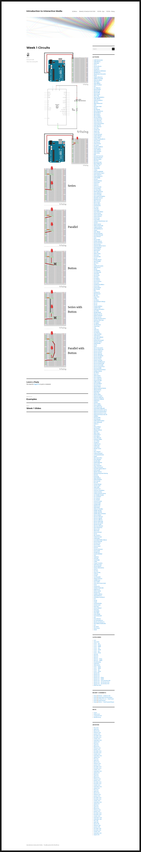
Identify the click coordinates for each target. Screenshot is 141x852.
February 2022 (97, 794)
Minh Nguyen (97, 391)
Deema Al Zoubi (97, 187)
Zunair (95, 629)
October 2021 (97, 800)
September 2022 (98, 786)
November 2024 (97, 752)
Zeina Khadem (97, 619)
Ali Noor (95, 108)
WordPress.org (97, 717)
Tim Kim (96, 571)
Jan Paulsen (96, 278)
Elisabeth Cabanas (98, 197)
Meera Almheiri (97, 377)
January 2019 (97, 827)
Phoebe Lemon (97, 448)
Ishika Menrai (97, 267)
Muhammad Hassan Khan (100, 411)
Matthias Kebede (98, 371)
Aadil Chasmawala (98, 60)
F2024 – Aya (97, 648)
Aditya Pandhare (98, 85)
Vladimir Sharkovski (98, 588)
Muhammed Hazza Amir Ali (100, 414)
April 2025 (96, 745)
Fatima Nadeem (97, 216)
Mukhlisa (96, 416)
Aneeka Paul (97, 129)
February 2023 (97, 779)
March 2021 (96, 808)
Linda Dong (96, 326)
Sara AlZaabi (97, 499)
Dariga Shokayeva (98, 176)
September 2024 (98, 755)
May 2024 (96, 758)
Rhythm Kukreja (98, 471)
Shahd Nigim (97, 507)
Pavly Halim (97, 447)
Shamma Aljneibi (98, 518)
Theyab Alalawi (97, 566)
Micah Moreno (97, 385)
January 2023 (97, 780)
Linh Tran (96, 329)
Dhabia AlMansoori (98, 191)
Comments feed (98, 715)
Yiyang (95, 600)
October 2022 (97, 785)
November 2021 (97, 799)
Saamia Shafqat (97, 484)
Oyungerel (96, 442)
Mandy (95, 345)
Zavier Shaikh (97, 614)
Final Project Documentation (105, 697)
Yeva (95, 598)
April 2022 (96, 791)
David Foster (97, 182)
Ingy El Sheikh (97, 261)
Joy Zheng (96, 300)
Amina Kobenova (98, 122)
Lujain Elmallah (97, 334)
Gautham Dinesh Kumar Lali (100, 221)
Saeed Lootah (97, 485)
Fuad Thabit (97, 219)
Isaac (95, 264)
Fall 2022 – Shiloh (98, 660)
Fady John (96, 208)
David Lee (96, 184)
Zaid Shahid (96, 611)
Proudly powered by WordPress (51, 845)
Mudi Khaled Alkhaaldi (99, 408)
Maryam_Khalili (97, 368)
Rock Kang (96, 476)
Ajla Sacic (96, 102)
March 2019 (96, 824)
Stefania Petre (97, 543)
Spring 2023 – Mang (99, 677)
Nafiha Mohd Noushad (99, 420)
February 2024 (97, 763)
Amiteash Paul (97, 125)
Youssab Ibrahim (98, 603)
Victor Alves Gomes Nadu (100, 583)
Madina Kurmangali (99, 340)
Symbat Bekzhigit (98, 554)
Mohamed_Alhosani (98, 397)
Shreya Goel (97, 529)
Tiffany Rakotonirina (99, 567)
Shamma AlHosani (98, 516)
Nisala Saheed (97, 434)
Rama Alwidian (97, 459)
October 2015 (97, 831)
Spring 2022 (97, 676)
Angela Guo (96, 131)
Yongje (95, 601)
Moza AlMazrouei (98, 406)
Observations (97, 665)
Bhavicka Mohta (97, 159)
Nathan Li (96, 423)
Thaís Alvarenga (98, 564)
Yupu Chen (96, 606)
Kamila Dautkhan (98, 306)
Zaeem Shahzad (97, 608)
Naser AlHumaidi (98, 422)
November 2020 (97, 814)
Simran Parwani (98, 532)
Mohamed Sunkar (98, 396)
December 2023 (97, 766)
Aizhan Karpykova (98, 100)
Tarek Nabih (97, 560)
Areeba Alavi (97, 132)
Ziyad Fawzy (97, 628)
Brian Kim (96, 160)
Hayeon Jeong (97, 244)
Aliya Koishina (97, 115)
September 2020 (98, 817)
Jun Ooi (95, 304)
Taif (95, 555)
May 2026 (96, 728)
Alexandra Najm (98, 106)
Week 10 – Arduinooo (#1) (104, 695)
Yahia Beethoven (98, 595)
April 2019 (96, 822)
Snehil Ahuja (97, 538)
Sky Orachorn (97, 535)
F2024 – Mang (97, 649)
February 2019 (97, 825)
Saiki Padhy (96, 487)
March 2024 (97, 762)
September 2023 (98, 771)
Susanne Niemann (98, 549)
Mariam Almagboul (98, 355)
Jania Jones (96, 283)
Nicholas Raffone (98, 430)
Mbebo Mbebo (97, 376)
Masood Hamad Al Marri (100, 369)
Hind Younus (97, 250)
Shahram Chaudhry (98, 509)
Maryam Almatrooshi (99, 363)
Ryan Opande (97, 481)
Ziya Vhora (96, 626)
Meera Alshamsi (98, 379)
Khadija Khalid (97, 312)
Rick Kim (96, 475)
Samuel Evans (97, 489)
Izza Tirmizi (97, 275)
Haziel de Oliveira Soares (100, 245)
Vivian (95, 584)
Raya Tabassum (97, 465)
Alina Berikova (97, 112)
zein (95, 617)
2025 (95, 640)
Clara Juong (96, 167)
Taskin (95, 561)
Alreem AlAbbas (97, 117)
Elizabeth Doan (97, 199)
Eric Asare (96, 207)
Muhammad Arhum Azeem (100, 410)
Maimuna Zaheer (98, 341)
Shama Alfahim (97, 515)
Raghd (95, 456)
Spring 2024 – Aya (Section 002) (101, 682)
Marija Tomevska (98, 360)
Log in (95, 712)
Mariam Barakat (98, 357)
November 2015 (97, 830)
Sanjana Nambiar (98, 492)
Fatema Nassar (97, 213)
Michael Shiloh (97, 386)
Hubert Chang (97, 253)
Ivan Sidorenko (97, 272)
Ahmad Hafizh (97, 89)
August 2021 (97, 803)
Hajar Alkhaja (97, 232)
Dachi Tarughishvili (98, 171)
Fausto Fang (97, 218)
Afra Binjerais (97, 88)
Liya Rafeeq (97, 332)
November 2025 (97, 737)
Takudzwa (96, 557)
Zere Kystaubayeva (98, 620)
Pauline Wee (97, 445)
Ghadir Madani (97, 224)
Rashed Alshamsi (98, 462)
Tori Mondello (97, 577)
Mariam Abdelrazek (98, 349)
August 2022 (97, 788)
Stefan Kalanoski (98, 541)
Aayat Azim (96, 67)
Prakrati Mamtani (98, 453)
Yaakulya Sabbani (98, 594)
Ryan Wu (96, 482)
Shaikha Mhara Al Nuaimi (100, 513)
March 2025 (96, 746)
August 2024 (97, 757)
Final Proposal (101, 700)
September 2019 (97, 819)
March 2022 (96, 793)
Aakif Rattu (96, 63)
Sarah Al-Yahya (97, 502)
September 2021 (98, 802)
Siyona (95, 533)
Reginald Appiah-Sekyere (100, 468)
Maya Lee (96, 374)
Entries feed (97, 714)
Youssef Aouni (97, 605)
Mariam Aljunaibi (98, 354)
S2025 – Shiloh (97, 668)
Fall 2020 (96, 655)
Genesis (96, 222)
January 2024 (97, 765)
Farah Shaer (97, 210)
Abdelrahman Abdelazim (100, 71)
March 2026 (96, 731)
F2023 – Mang (97, 645)
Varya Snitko (97, 581)
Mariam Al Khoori (98, 351)
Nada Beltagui (97, 419)
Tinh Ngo (96, 574)
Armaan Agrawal (98, 134)
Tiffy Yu (96, 569)
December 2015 (97, 828)
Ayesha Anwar (97, 148)
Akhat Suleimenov (98, 103)
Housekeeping (97, 662)
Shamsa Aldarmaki (98, 521)
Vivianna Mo (97, 586)
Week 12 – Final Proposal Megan (106, 702)
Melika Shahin (97, 382)
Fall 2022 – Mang (98, 659)
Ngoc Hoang (97, 428)
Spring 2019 (35, 61)
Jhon (95, 290)
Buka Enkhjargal (98, 163)
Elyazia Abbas (97, 204)
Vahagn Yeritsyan (98, 578)
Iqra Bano (96, 263)
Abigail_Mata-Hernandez (100, 74)
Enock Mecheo (97, 205)
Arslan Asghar (97, 137)
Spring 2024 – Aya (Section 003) (101, 683)
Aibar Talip (96, 95)
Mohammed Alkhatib (99, 399)
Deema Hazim (97, 188)
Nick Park (96, 431)
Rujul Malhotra (97, 478)
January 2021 (97, 811)
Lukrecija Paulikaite (98, 337)
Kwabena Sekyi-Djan (99, 320)
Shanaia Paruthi (97, 524)
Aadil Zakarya (97, 61)
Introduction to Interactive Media (44, 11)
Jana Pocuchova (97, 281)
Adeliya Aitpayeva (98, 77)
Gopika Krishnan (98, 227)
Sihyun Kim (96, 530)
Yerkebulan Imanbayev (99, 597)
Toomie (96, 575)
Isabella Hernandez (98, 266)
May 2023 (96, 774)
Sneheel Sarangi (98, 536)
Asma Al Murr (97, 140)
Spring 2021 (97, 674)
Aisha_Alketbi (97, 98)
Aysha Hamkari (97, 151)
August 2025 (97, 741)
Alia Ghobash (97, 109)
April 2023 (96, 776)
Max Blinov (96, 372)
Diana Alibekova (97, 193)
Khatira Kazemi (97, 317)
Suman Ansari (97, 546)
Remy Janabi (97, 470)
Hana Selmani (97, 236)
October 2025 (97, 738)
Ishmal (95, 269)
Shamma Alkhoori (98, 519)
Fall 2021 (96, 657)
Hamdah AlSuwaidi (98, 235)
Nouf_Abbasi (97, 436)
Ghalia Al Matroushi (98, 225)
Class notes (29, 61)
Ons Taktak (96, 441)
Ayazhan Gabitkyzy (98, 146)
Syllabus (74, 11)
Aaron (27, 57)
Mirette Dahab (97, 394)
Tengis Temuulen (98, 563)
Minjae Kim (96, 393)
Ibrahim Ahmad (97, 259)
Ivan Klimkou (97, 270)
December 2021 (97, 797)
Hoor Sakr (96, 252)
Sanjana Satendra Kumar (100, 493)
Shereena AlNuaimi (98, 526)
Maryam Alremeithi (98, 365)
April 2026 (96, 729)
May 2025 (96, 743)
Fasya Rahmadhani (98, 211)
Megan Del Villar (98, 380)
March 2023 (96, 777)
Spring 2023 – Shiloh (99, 679)
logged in (36, 384)
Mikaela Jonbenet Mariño (100, 388)
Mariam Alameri (98, 352)
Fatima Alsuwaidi (98, 215)
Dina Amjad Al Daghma (99, 196)
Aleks (95, 105)
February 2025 (97, 748)
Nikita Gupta (97, 433)
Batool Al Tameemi (98, 156)
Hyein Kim (96, 255)
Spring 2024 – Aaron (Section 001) (102, 680)
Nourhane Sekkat (98, 439)
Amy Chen (96, 128)
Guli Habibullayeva (98, 228)
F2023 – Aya (97, 643)
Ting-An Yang (97, 572)
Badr (95, 154)
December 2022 (97, 782)
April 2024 (96, 760)
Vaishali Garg (97, 580)
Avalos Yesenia (97, 143)
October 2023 (97, 769)
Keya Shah (96, 310)
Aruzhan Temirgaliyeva (99, 139)
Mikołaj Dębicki (97, 389)
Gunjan (95, 230)
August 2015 (96, 834)
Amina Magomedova (99, 123)
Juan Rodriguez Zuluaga (99, 301)
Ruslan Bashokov (98, 479)
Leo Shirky (96, 323)
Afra (95, 86)
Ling (95, 328)
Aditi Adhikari (97, 83)
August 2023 (97, 772)
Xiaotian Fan (97, 592)
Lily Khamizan (97, 324)
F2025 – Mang (97, 652)
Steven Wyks (97, 544)
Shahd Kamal (97, 506)
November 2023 (97, 768)
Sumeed (96, 547)
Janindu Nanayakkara (99, 284)
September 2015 (97, 833)
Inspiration (96, 663)
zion (95, 625)
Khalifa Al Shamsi (98, 315)
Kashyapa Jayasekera (99, 309)
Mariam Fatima (97, 358)
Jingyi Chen (96, 297)
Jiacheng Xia (97, 292)
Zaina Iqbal (96, 612)
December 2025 (97, 735)
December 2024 (97, 751)
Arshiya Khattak (97, 136)
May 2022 (96, 789)
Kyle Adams (97, 321)
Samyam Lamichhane (99, 490)
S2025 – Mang (97, 666)
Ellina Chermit (97, 201)
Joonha (95, 298)
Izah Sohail (96, 273)
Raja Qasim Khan (98, 458)
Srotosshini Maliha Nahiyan (100, 540)
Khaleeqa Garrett (98, 314)
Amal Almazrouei (98, 119)
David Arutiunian (98, 180)
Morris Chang (97, 403)
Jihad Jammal (97, 293)
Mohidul (96, 402)
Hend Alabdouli (97, 247)
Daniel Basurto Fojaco (99, 173)
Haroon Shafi (97, 239)
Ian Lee (95, 258)
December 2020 (97, 813)
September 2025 (98, 740)
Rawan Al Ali (97, 464)
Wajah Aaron (97, 589)
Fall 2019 (96, 654)
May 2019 (96, 820)
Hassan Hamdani (98, 242)
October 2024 (97, 754)
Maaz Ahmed (97, 338)
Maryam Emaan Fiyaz (99, 366)
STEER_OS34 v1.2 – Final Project (106, 699)
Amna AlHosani (97, 126)
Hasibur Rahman (98, 241)
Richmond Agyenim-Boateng (101, 473)
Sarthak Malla (97, 504)
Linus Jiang (96, 331)
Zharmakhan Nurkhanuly (100, 623)
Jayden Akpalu (97, 287)
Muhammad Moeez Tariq (100, 413)
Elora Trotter (97, 202)
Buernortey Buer (98, 162)
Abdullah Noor (97, 72)
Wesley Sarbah (97, 591)
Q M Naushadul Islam (99, 454)
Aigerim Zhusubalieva (99, 97)
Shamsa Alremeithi (98, 523)
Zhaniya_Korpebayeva (99, 622)
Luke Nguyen (97, 335)
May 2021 (96, 805)
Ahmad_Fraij (97, 91)
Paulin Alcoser (97, 444)
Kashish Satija (97, 307)
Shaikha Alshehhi (98, 512)
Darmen (96, 179)
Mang (95, 346)
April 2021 (96, 806)
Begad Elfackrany (98, 157)
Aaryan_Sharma (97, 66)
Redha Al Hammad (98, 467)
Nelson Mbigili (97, 427)
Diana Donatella (97, 194)
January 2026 (97, 734)
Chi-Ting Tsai (97, 165)
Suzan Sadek (97, 550)
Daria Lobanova (97, 174)
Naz (94, 425)
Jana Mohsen (97, 280)
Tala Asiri (96, 558)
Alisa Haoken (97, 114)
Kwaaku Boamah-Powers (100, 318)
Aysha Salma (97, 153)
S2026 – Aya (100, 11)
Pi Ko (95, 450)
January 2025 (97, 749)
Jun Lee (95, 303)
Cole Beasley (97, 168)
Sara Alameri (97, 498)
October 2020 (97, 816)
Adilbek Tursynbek (98, 78)
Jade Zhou (96, 276)
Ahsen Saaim (97, 94)
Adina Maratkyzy (98, 80)
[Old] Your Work (97, 685)
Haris (95, 238)
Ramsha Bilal (97, 461)
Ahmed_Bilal (97, 92)
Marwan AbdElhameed (99, 362)
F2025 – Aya (97, 651)
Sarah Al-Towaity (98, 501)
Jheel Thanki (97, 289)
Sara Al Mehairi (97, 496)
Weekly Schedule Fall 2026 (87, 11)
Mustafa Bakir (97, 417)
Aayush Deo (96, 69)
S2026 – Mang (110, 11)
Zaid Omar (96, 609)
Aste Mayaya (97, 142)
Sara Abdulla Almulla (99, 495)
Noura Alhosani (97, 437)
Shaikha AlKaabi (97, 510)
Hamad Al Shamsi (98, 233)
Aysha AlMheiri (97, 150)
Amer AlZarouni (97, 120)
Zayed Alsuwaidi (98, 615)
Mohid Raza (96, 400)
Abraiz (95, 75)
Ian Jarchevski (97, 256)
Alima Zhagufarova (98, 111)
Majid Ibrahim (97, 343)
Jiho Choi (96, 295)
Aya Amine (96, 145)
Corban (95, 170)
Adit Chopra (96, 81)
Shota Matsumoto (98, 527)
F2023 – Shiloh (97, 646)
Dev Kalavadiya (97, 190)
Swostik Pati (97, 552)
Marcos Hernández (98, 348)
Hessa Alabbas (97, 249)
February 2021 (97, 810)
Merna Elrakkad (98, 383)
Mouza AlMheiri (97, 405)
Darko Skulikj (97, 177)
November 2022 (97, 783)
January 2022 (97, 796)
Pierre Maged (97, 451)
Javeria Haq (96, 286)
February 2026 (97, 732)
